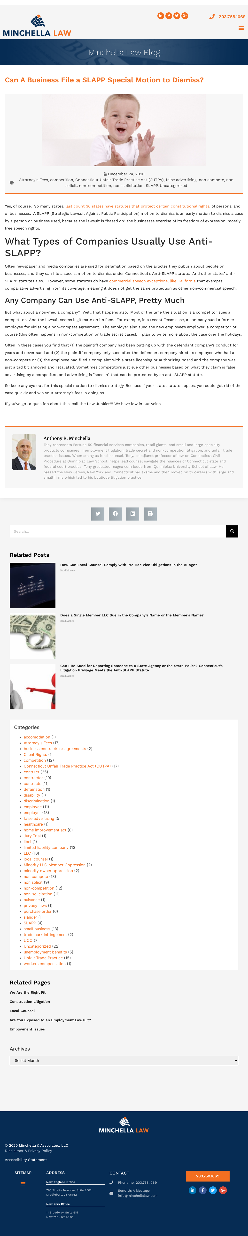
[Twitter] (176, 15)
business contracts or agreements (55, 748)
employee (33, 806)
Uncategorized (173, 185)
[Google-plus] (223, 1190)
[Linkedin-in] (160, 15)
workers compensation (45, 963)
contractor (33, 777)
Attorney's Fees (33, 179)
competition (61, 179)
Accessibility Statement (26, 1160)
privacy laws (35, 905)
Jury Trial (32, 835)
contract (31, 771)
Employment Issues (27, 1029)
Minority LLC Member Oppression (54, 864)
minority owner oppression (48, 870)
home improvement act (45, 830)
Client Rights (35, 754)
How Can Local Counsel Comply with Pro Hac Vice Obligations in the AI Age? (128, 565)
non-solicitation (128, 185)
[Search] (232, 531)
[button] (241, 28)
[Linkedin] (192, 1190)
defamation (34, 789)
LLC (27, 853)
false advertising (181, 179)
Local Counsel (22, 1011)
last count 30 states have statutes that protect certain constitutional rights (137, 206)
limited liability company (46, 847)
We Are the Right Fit (28, 992)
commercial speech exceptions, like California (152, 281)
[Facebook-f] (168, 15)
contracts (32, 783)
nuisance (32, 899)
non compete (211, 179)
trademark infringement (45, 934)
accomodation (37, 737)
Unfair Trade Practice (43, 957)
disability (32, 795)
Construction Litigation (30, 1001)
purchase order (38, 911)
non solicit (33, 882)
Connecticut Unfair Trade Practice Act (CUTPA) (119, 179)
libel (27, 841)
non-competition (95, 185)
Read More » (67, 570)
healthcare (33, 824)
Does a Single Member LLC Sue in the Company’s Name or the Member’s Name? (132, 615)
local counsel (36, 859)
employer (32, 812)
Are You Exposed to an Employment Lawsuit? (50, 1020)
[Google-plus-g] (184, 15)
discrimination (36, 800)
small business (37, 928)
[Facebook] (203, 1190)
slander (30, 917)
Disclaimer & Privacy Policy (28, 1151)
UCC (28, 940)
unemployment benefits (45, 952)
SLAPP (152, 185)
